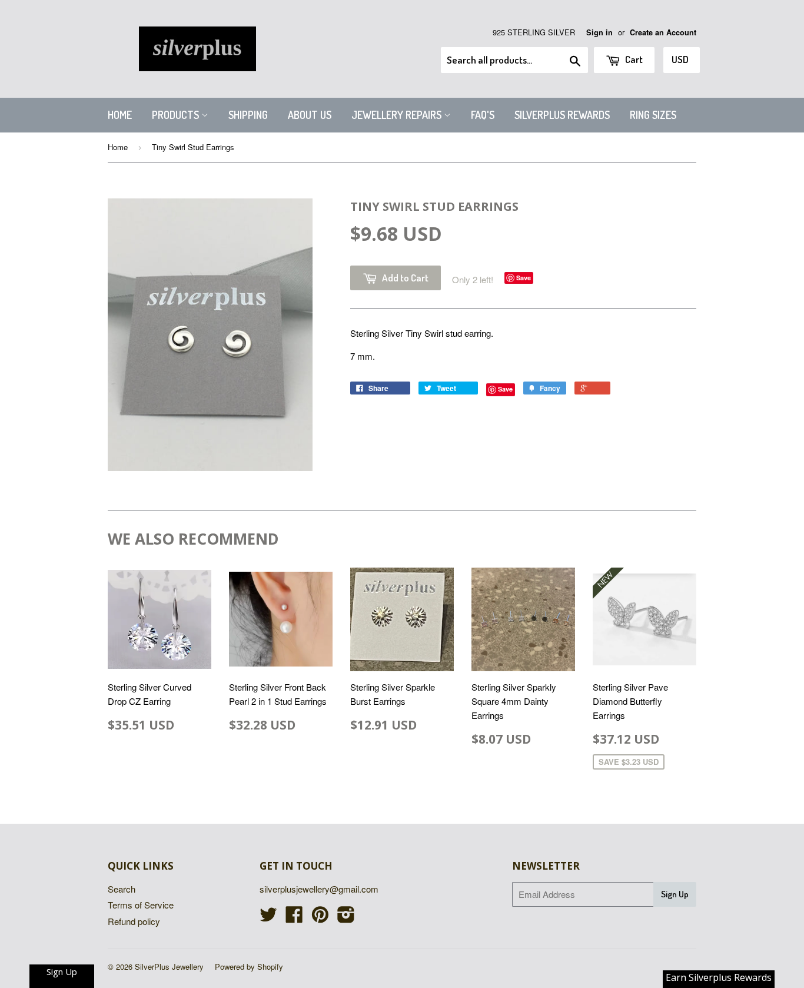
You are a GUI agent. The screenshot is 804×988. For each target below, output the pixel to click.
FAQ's (482, 114)
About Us (309, 114)
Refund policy (134, 921)
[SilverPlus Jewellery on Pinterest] (320, 917)
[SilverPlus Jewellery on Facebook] (294, 917)
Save (523, 277)
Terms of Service (141, 905)
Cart (633, 59)
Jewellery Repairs (397, 114)
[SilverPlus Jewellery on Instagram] (346, 917)
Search (121, 889)
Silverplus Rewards (562, 114)
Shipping (248, 114)
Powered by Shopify (249, 966)
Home (120, 114)
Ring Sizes (653, 114)
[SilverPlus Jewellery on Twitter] (268, 917)
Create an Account (663, 32)
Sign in (599, 32)
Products (176, 114)
